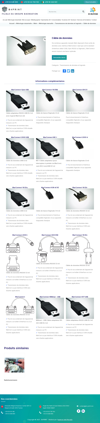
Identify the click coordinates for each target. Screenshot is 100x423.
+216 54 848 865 (11, 2)
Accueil (11, 23)
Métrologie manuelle (46, 23)
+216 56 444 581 (51, 2)
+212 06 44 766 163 (31, 2)
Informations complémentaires (50, 81)
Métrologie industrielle (24, 23)
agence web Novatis (65, 419)
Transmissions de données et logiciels (68, 23)
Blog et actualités (91, 2)
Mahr (35, 23)
